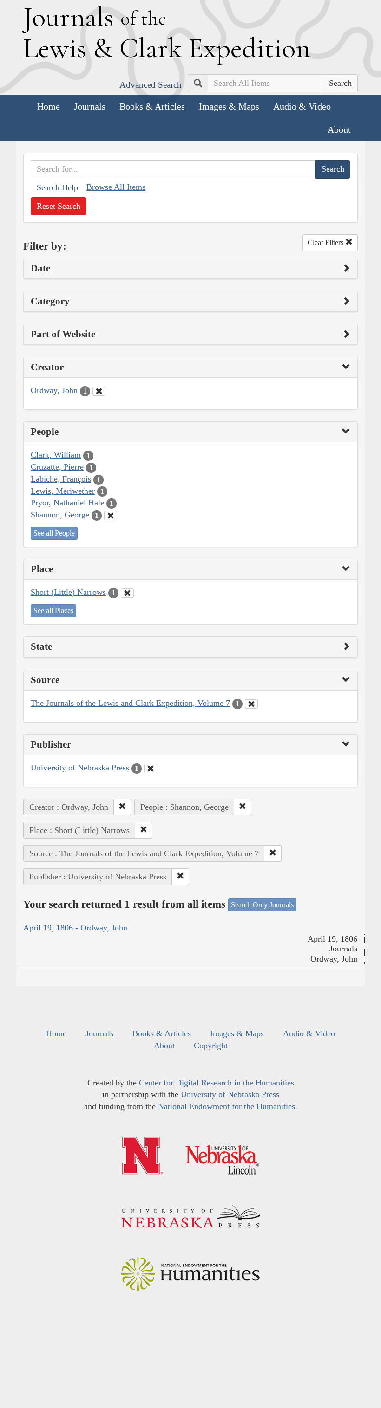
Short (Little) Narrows (68, 592)
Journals (89, 106)
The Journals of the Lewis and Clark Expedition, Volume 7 (130, 703)
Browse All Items (115, 187)
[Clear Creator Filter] (98, 391)
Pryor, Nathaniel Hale (67, 502)
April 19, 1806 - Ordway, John (75, 927)
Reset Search (58, 206)
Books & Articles (152, 106)
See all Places (53, 610)
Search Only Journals (262, 905)
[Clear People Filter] (110, 515)
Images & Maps (229, 106)
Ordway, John (54, 390)
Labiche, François (61, 479)
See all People (54, 533)
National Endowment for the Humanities (226, 1106)
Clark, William (56, 454)
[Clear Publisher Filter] (150, 768)
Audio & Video (302, 106)
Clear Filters (326, 242)
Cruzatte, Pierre (57, 466)
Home (48, 106)
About (339, 129)
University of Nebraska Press (80, 767)
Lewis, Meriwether (63, 491)
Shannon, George (60, 514)
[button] (122, 807)
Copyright (211, 1045)
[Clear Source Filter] (251, 704)
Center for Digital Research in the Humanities (216, 1082)
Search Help (57, 187)
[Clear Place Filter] (127, 593)
